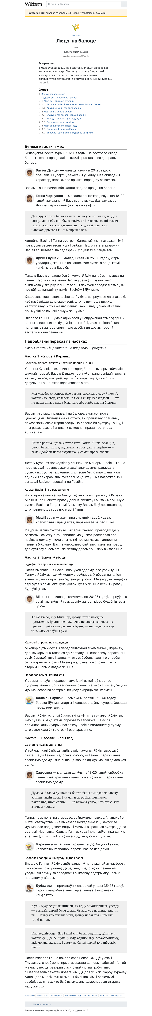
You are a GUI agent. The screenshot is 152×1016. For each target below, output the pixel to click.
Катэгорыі (29, 995)
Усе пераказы (117, 995)
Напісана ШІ (42, 995)
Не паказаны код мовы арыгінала (81, 995)
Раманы (104, 995)
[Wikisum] (33, 4)
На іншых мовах (41, 1004)
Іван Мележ (76, 35)
